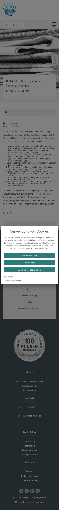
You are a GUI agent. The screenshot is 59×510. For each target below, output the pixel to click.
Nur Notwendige (29, 255)
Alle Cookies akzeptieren (29, 270)
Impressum (8, 276)
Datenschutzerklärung (12, 280)
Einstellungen (29, 262)
